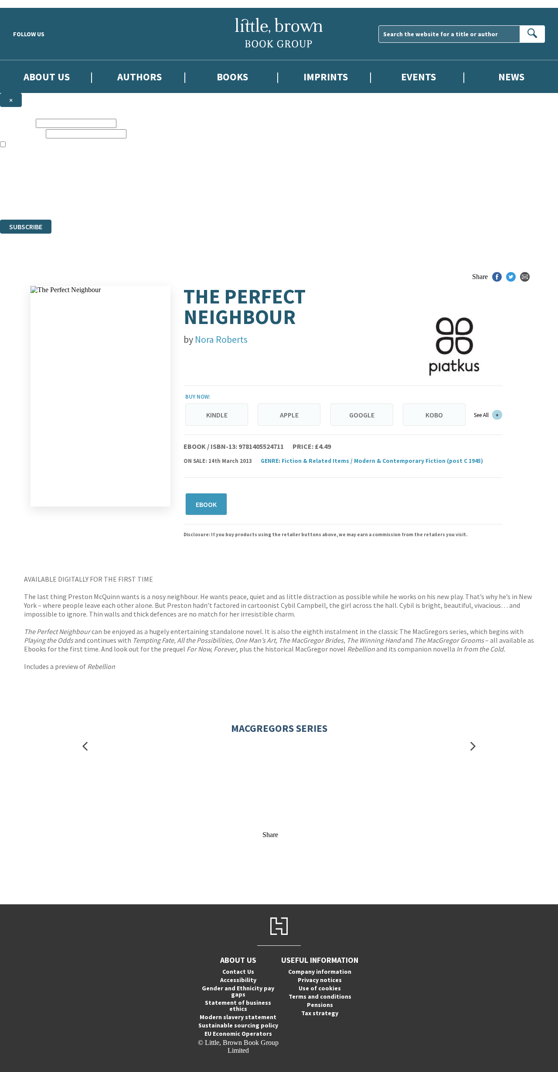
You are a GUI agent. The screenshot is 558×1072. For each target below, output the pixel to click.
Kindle (217, 414)
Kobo (434, 414)
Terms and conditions (320, 996)
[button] (85, 746)
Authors (139, 76)
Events (418, 76)
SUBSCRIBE (25, 226)
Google (361, 414)
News (511, 76)
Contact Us (238, 971)
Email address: (22, 133)
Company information (319, 971)
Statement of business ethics (238, 1006)
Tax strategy (319, 1013)
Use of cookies (320, 988)
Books (232, 76)
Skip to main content (28, 3)
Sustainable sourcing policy (238, 1025)
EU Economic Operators (238, 1034)
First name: (17, 123)
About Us (47, 76)
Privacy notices (320, 980)
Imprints (325, 76)
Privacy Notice (171, 199)
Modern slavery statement (238, 1017)
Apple (289, 414)
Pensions (320, 1005)
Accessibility (238, 980)
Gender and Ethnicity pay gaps (238, 991)
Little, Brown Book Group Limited (108, 184)
